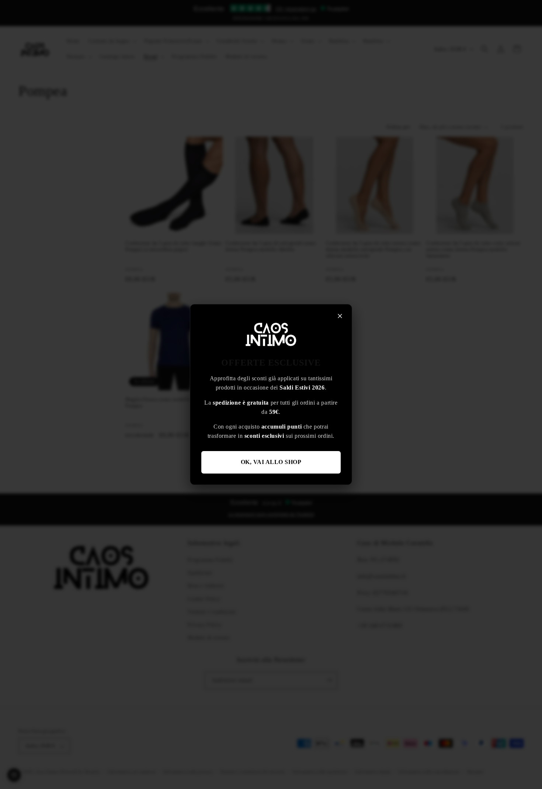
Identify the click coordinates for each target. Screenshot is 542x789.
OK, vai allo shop (271, 462)
